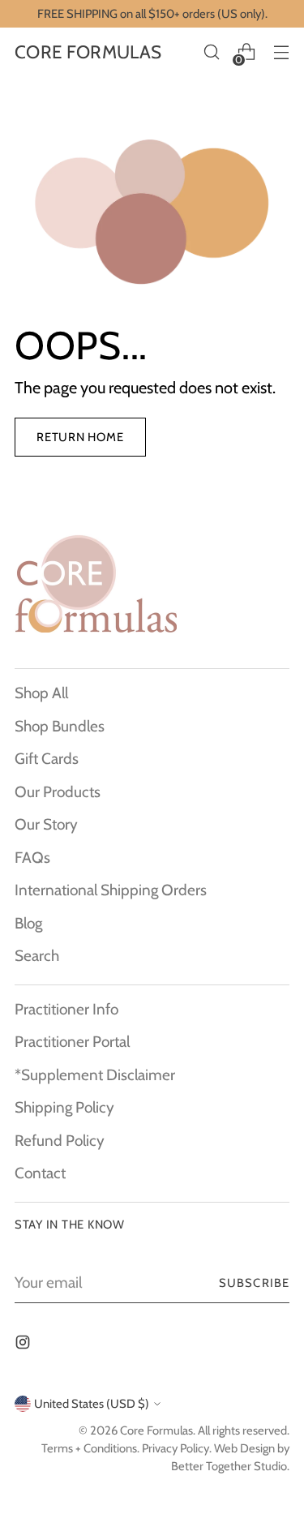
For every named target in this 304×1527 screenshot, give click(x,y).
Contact (40, 1173)
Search (37, 955)
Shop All (41, 693)
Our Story (46, 824)
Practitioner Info (66, 1009)
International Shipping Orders (111, 890)
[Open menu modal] (281, 52)
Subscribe (254, 1283)
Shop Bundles (60, 726)
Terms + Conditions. (90, 1448)
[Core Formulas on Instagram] (24, 1346)
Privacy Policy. (177, 1448)
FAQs (32, 857)
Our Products (58, 792)
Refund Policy (60, 1140)
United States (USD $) (91, 1403)
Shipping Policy (64, 1107)
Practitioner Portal (72, 1041)
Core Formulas (156, 1430)
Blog (28, 923)
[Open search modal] (211, 52)
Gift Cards (47, 758)
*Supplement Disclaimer (95, 1075)
